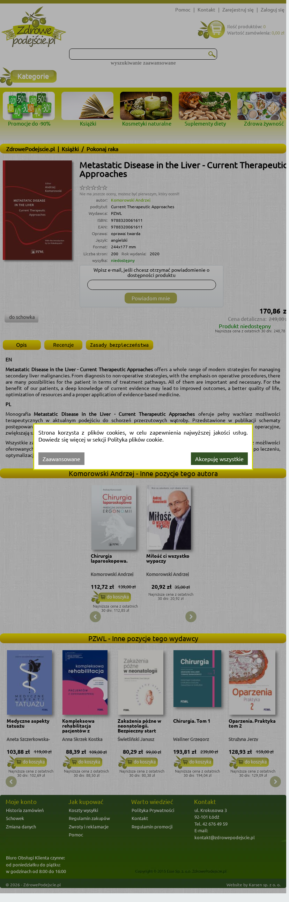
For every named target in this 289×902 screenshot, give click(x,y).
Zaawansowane (61, 458)
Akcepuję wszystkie (219, 458)
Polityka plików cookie (135, 439)
